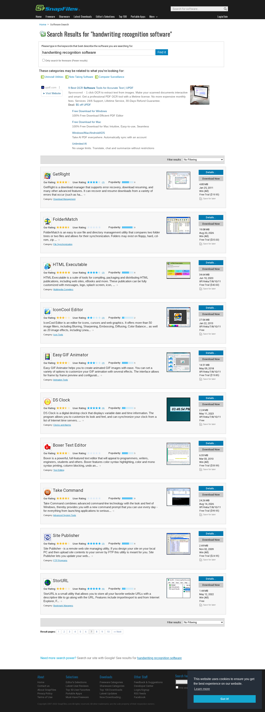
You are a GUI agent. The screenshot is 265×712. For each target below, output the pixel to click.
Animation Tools (60, 380)
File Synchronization (62, 244)
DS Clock (61, 400)
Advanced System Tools (64, 515)
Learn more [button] (202, 688)
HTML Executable (70, 264)
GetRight (61, 174)
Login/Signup (141, 689)
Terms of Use (44, 697)
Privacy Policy (44, 693)
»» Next (117, 631)
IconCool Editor (68, 309)
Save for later (209, 198)
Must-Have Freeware (77, 697)
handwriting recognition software (159, 658)
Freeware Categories (111, 682)
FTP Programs (60, 560)
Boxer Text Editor (69, 445)
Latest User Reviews (77, 685)
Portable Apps (74, 693)
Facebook (139, 697)
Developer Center (143, 685)
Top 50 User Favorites (78, 689)
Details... (211, 172)
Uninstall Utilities (54, 76)
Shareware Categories (112, 685)
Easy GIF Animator (70, 354)
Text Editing (58, 470)
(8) (103, 408)
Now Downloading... (111, 697)
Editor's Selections (76, 682)
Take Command (68, 490)
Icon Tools (58, 334)
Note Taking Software (81, 76)
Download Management (64, 199)
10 (108, 631)
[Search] (223, 9)
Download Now (211, 178)
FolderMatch (65, 219)
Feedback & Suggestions (148, 682)
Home (42, 24)
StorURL (60, 580)
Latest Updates (108, 693)
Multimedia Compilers (63, 289)
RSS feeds (140, 693)
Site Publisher (66, 535)
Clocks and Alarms (62, 425)
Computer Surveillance (111, 76)
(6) (103, 589)
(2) (103, 182)
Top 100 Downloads (111, 689)
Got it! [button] (225, 698)
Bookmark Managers (63, 605)
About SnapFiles (46, 689)
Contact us (43, 685)
